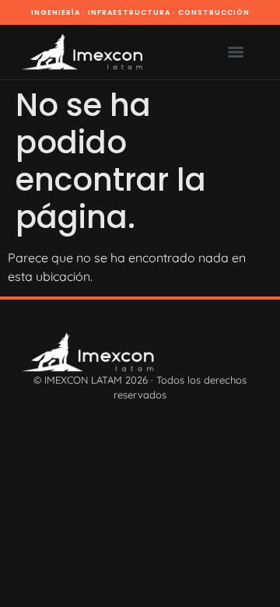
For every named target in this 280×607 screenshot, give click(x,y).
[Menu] (236, 52)
